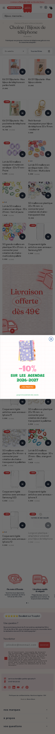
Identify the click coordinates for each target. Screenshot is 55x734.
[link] (27, 367)
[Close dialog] (51, 339)
